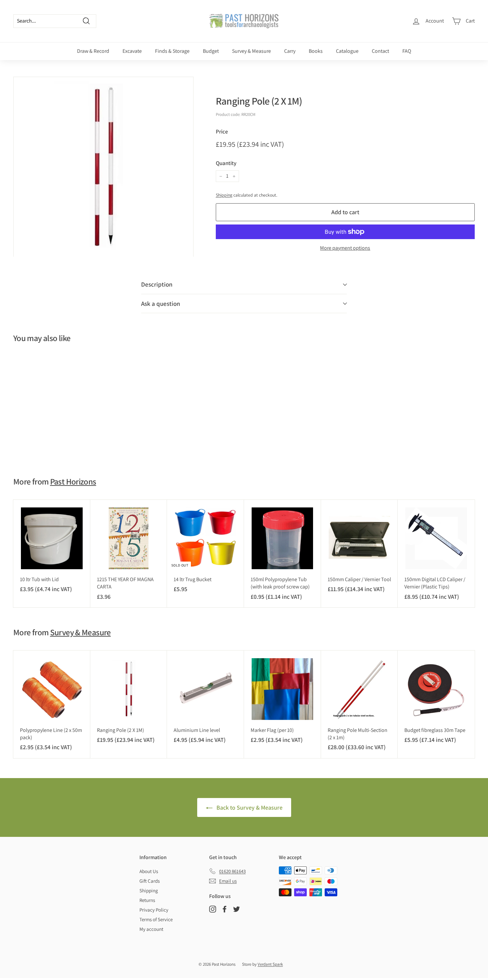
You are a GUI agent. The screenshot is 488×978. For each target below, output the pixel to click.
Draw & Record (93, 50)
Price (222, 131)
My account (151, 929)
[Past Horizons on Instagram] (212, 909)
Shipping (224, 195)
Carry (289, 50)
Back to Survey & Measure (249, 807)
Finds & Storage (172, 50)
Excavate (132, 50)
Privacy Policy (153, 910)
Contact (380, 50)
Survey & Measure (251, 50)
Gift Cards (149, 881)
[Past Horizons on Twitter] (236, 909)
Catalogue (347, 50)
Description (157, 284)
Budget (211, 50)
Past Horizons (73, 481)
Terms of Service (156, 919)
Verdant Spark (270, 964)
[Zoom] (103, 167)
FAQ (406, 50)
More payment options (345, 247)
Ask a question (160, 304)
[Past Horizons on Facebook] (224, 909)
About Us (148, 871)
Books (316, 50)
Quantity (226, 163)
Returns (147, 900)
